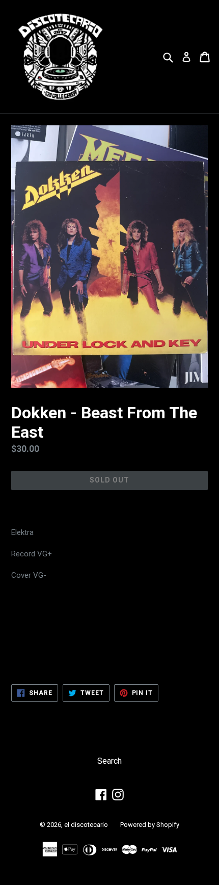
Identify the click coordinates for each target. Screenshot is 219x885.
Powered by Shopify (149, 824)
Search (109, 761)
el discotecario (86, 824)
